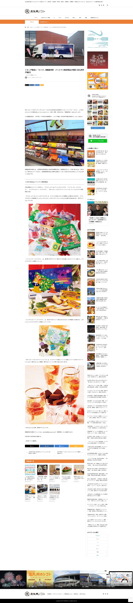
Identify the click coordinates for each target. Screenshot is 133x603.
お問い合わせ (82, 594)
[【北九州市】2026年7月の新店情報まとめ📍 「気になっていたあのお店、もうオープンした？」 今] (95, 101)
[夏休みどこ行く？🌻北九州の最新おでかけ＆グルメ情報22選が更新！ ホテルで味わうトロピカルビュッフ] (89, 123)
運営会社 (76, 594)
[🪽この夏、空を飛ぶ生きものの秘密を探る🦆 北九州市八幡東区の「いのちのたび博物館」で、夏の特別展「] (105, 118)
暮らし (74, 17)
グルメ (59, 17)
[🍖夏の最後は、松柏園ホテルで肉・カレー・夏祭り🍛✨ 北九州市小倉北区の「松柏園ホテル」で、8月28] (95, 118)
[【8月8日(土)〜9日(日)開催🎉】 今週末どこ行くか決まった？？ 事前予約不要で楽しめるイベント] (95, 123)
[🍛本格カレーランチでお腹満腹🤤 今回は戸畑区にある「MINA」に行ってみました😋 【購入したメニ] (89, 118)
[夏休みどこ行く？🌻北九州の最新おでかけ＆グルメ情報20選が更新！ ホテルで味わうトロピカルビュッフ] (95, 112)
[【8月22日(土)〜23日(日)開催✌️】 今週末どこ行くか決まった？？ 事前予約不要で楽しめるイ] (95, 107)
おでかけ (67, 17)
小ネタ (97, 545)
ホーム (36, 17)
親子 (80, 17)
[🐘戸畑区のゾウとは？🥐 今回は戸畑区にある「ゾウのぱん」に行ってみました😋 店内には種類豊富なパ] (89, 101)
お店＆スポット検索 (45, 17)
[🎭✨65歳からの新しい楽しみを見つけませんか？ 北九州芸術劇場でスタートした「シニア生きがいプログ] (105, 101)
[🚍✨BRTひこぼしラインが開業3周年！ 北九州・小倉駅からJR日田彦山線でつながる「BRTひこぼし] (100, 107)
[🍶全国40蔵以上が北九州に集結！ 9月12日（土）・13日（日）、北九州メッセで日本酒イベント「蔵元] (105, 112)
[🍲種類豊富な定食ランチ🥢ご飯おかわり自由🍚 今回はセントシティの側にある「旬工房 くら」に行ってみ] (100, 118)
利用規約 (49, 594)
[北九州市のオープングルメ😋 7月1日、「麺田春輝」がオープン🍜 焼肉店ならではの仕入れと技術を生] (105, 107)
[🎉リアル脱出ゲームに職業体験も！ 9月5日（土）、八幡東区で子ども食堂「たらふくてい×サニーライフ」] (100, 123)
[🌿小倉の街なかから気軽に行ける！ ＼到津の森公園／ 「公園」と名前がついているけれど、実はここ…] (89, 107)
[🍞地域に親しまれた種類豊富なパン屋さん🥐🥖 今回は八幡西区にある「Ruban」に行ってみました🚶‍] (105, 123)
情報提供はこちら (94, 17)
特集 (86, 17)
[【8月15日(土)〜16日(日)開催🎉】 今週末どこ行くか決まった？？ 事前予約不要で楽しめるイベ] (100, 112)
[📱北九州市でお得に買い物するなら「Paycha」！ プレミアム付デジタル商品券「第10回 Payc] (89, 112)
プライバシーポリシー (58, 594)
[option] (13, 579)
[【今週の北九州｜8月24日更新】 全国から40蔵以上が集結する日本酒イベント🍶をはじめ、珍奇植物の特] (100, 101)
